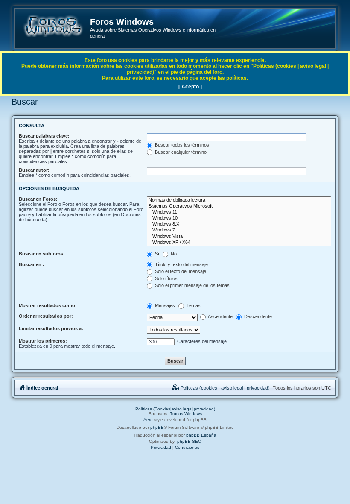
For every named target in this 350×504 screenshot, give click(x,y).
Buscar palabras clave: (44, 135)
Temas (193, 305)
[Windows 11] (239, 212)
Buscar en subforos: (42, 253)
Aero (148, 419)
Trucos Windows (186, 413)
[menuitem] (221, 388)
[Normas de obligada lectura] (239, 200)
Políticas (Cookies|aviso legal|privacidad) (175, 409)
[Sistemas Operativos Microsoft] (239, 206)
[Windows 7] (239, 230)
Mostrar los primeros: (43, 340)
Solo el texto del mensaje (180, 271)
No (173, 253)
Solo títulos (166, 278)
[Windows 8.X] (239, 224)
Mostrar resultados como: (48, 305)
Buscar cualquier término (180, 152)
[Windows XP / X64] (239, 243)
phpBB (157, 427)
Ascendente (220, 316)
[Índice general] (53, 26)
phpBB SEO (189, 441)
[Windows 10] (239, 218)
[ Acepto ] (190, 87)
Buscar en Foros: (38, 199)
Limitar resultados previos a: (51, 328)
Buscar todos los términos (181, 144)
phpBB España (201, 435)
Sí (156, 253)
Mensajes (164, 305)
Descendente (257, 316)
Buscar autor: (34, 170)
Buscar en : (31, 264)
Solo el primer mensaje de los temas (192, 285)
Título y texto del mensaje (181, 264)
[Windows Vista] (239, 237)
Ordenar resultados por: (46, 316)
